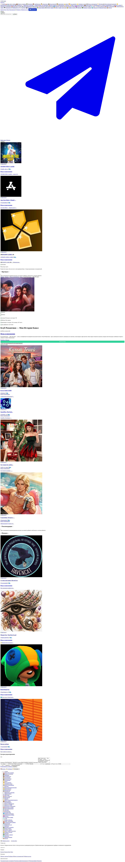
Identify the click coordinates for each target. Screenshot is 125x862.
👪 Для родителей (52, 4)
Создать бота (33, 9)
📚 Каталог (3, 769)
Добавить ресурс (25, 9)
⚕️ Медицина (45, 5)
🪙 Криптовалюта (7, 788)
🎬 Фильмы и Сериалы (31, 7)
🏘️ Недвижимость (96, 5)
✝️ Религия (78, 6)
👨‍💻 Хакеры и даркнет (86, 7)
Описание (35, 762)
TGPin (2, 1)
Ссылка (19, 762)
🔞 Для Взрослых (37, 4)
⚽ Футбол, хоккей (49, 7)
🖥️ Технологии (7, 7)
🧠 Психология (42, 6)
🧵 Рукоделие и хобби (86, 6)
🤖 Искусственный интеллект (109, 4)
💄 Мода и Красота (53, 5)
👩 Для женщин (60, 4)
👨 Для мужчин (44, 4)
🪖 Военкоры (29, 4)
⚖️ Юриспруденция (102, 7)
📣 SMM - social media (109, 6)
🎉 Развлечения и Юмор (69, 6)
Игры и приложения (14, 276)
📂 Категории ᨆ (16, 769)
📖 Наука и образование (106, 5)
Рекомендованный (15, 765)
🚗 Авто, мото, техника (10, 4)
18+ (3, 765)
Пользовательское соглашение (7, 860)
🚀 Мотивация (60, 5)
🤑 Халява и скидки (71, 7)
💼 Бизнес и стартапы (21, 4)
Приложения (12, 9)
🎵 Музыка (66, 5)
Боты (5, 9)
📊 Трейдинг (23, 7)
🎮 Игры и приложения (91, 4)
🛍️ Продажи (35, 6)
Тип (2, 763)
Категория (11, 763)
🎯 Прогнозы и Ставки (16, 6)
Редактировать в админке (6, 766)
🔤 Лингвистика (11, 5)
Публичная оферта (33, 860)
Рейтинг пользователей (18, 856)
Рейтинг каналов (4, 856)
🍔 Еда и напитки (73, 4)
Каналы (2, 9)
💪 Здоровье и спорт (81, 4)
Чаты (8, 9)
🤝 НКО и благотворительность (77, 5)
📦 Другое (109, 7)
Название (3, 762)
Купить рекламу (62, 341)
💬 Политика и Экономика (9, 806)
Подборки (10, 856)
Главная (2, 276)
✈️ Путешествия (49, 6)
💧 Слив (93, 6)
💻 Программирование (27, 6)
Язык (28, 763)
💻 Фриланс (79, 7)
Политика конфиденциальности (21, 860)
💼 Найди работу (88, 5)
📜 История (100, 4)
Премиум (7, 765)
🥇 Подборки (9, 769)
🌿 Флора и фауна (41, 7)
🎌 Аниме (3, 4)
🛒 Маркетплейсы (38, 5)
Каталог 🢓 (3, 2)
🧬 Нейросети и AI (15, 7)
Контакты (39, 860)
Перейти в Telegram (5, 340)
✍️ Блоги (66, 4)
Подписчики (55, 763)
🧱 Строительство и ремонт (9, 822)
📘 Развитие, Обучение (58, 6)
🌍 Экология (95, 7)
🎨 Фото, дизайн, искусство (60, 7)
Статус (43, 763)
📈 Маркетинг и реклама (27, 5)
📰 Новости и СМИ (116, 5)
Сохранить (15, 766)
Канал (21, 276)
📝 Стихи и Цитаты (99, 6)
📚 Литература (18, 5)
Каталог (7, 276)
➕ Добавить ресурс (5, 840)
